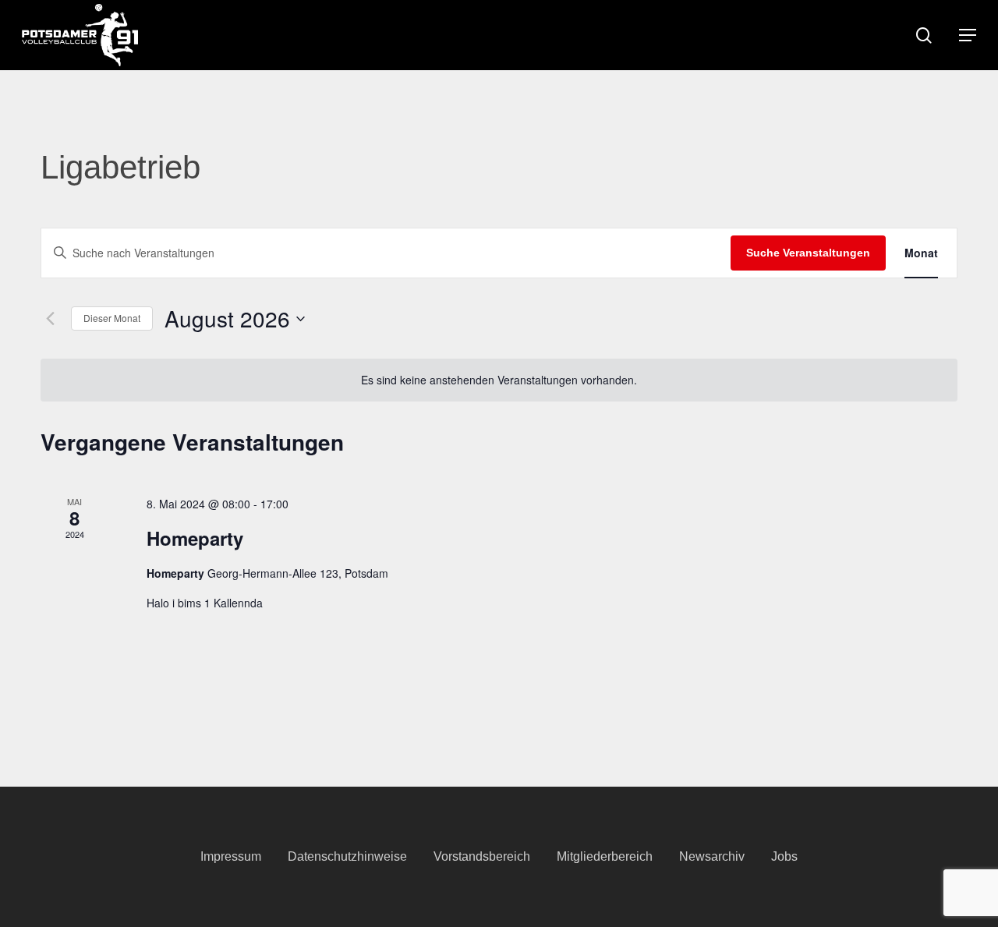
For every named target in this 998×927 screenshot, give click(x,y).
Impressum (230, 856)
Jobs (784, 856)
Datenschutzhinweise (347, 856)
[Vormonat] (50, 319)
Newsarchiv (712, 856)
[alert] (499, 380)
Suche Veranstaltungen (808, 252)
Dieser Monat (111, 317)
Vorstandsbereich (482, 856)
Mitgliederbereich (605, 856)
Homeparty (195, 538)
